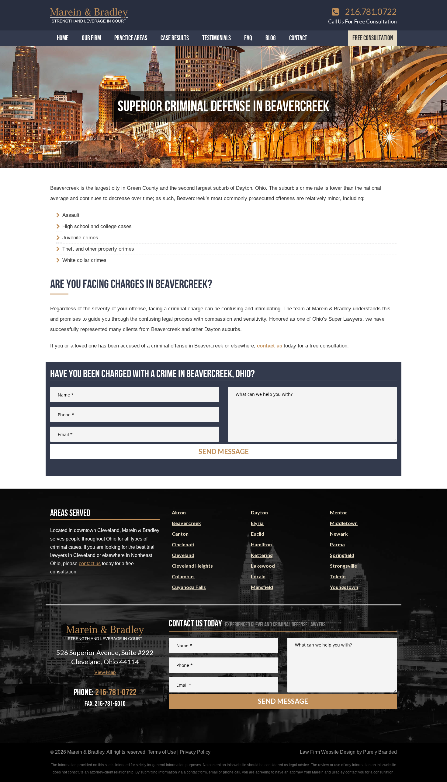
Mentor (338, 512)
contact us (269, 346)
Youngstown (344, 587)
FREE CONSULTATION (372, 38)
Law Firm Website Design (327, 752)
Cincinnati (183, 544)
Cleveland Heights (192, 566)
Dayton (259, 512)
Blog (270, 38)
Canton (180, 534)
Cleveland (183, 555)
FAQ (248, 38)
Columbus (183, 576)
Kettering (262, 555)
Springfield (342, 555)
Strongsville (343, 566)
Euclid (257, 534)
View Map (105, 672)
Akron (179, 512)
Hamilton (261, 544)
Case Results (175, 38)
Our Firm (91, 38)
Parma (337, 544)
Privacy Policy (195, 752)
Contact (298, 38)
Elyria (257, 523)
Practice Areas (130, 38)
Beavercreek (186, 523)
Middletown (344, 523)
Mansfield (262, 587)
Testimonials (216, 38)
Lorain (258, 576)
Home (62, 38)
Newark (339, 534)
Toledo (338, 576)
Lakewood (263, 566)
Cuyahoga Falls (189, 587)
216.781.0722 (370, 11)
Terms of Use (162, 752)
